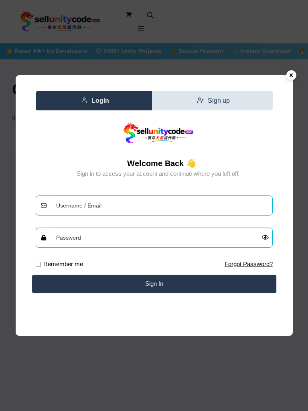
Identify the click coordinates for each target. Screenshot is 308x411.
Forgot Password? (249, 263)
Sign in (154, 283)
